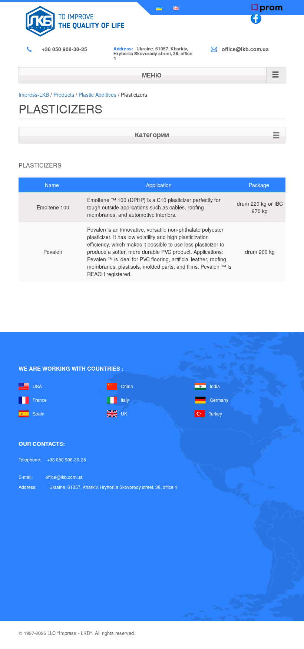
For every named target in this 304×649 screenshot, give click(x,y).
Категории (152, 134)
